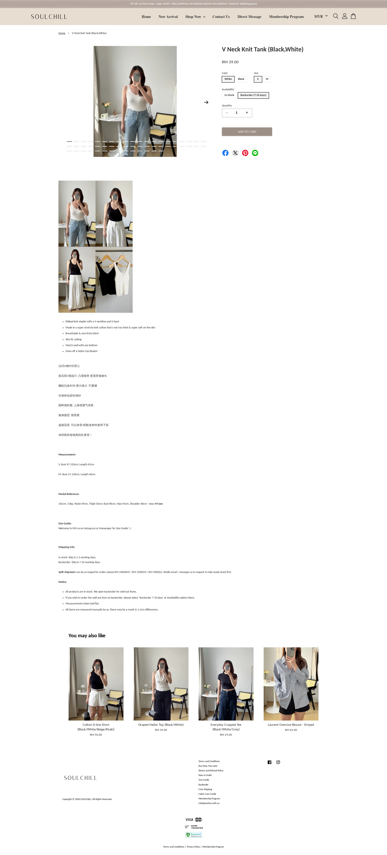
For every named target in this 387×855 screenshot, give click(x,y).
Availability (228, 89)
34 (161, 146)
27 (111, 146)
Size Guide (204, 780)
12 (147, 141)
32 (147, 146)
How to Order (205, 775)
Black (241, 79)
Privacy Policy (193, 847)
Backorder (203, 785)
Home (146, 16)
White (228, 79)
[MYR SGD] (320, 16)
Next (206, 102)
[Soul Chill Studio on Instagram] (278, 764)
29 (125, 146)
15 (168, 141)
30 (132, 146)
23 (83, 146)
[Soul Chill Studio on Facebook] (269, 764)
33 (154, 146)
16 (175, 141)
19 (196, 141)
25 (97, 146)
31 (140, 146)
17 (182, 141)
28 (118, 146)
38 (189, 146)
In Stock (229, 95)
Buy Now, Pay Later (208, 766)
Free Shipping (205, 789)
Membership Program (286, 16)
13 (154, 141)
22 (76, 146)
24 (90, 146)
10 (132, 141)
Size (256, 73)
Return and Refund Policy (211, 771)
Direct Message (249, 16)
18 (189, 141)
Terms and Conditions (209, 761)
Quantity (227, 105)
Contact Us (221, 16)
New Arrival (168, 16)
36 (175, 146)
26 (104, 146)
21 (69, 146)
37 (182, 146)
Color (225, 73)
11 (140, 141)
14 (161, 141)
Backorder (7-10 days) (253, 95)
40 (203, 146)
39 (196, 146)
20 (203, 141)
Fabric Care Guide (207, 794)
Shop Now (193, 16)
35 (168, 146)
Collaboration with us (209, 803)
